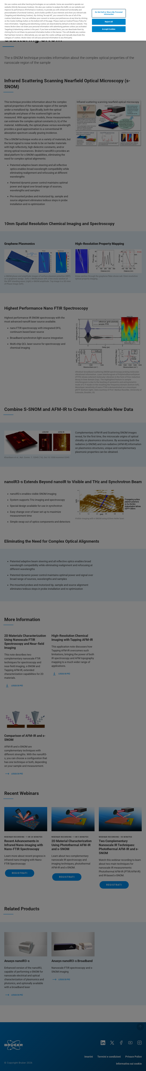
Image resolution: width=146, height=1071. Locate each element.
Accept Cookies (108, 29)
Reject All (109, 22)
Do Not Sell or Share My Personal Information (108, 13)
